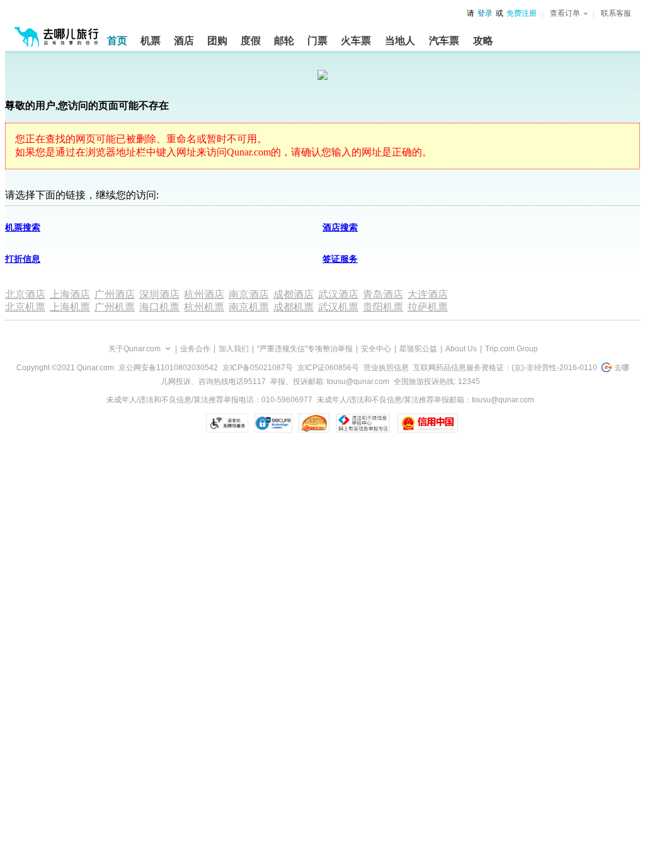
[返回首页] (57, 31)
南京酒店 (249, 294)
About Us (461, 348)
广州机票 (114, 307)
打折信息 (22, 259)
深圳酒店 (159, 294)
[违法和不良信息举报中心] (363, 423)
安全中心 (376, 348)
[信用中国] (427, 423)
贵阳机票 (383, 307)
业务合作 (195, 348)
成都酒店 (293, 294)
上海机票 (70, 307)
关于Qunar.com (134, 348)
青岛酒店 (383, 294)
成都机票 (293, 307)
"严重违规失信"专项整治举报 (305, 348)
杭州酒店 (204, 294)
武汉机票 (338, 307)
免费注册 (521, 13)
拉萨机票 (428, 307)
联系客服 (616, 13)
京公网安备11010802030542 (168, 367)
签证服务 (340, 259)
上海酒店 (70, 294)
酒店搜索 (340, 227)
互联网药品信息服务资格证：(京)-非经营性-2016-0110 (505, 367)
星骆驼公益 (418, 348)
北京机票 (25, 307)
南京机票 (249, 307)
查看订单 (565, 13)
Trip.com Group (511, 348)
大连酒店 (428, 294)
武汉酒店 (338, 294)
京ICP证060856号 (328, 367)
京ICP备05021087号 (257, 367)
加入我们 (234, 348)
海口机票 (159, 307)
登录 (485, 13)
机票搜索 (22, 227)
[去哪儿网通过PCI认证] (314, 423)
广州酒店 (114, 294)
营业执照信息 (386, 367)
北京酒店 (25, 294)
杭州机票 (204, 307)
